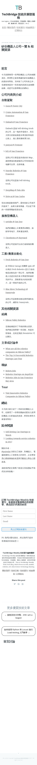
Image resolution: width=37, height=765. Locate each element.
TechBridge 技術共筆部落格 (21, 758)
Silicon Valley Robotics (16, 320)
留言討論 (9, 641)
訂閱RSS (18, 30)
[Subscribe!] (18, 753)
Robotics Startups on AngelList (19, 374)
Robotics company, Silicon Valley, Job (20, 42)
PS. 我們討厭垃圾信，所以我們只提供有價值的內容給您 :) (17, 539)
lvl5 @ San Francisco (15, 151)
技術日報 (15, 570)
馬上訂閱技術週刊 (18, 529)
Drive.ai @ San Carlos (15, 196)
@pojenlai (6, 451)
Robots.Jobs (11, 371)
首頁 (4, 27)
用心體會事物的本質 (10, 458)
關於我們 (11, 27)
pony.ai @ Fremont (14, 145)
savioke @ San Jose (14, 221)
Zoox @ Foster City (14, 106)
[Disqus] (18, 670)
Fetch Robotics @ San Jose (17, 259)
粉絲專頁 (30, 27)
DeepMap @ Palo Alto (15, 190)
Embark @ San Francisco (17, 122)
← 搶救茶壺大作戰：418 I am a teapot (18, 616)
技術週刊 (21, 27)
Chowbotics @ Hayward (16, 238)
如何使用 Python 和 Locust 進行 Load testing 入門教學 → (18, 631)
